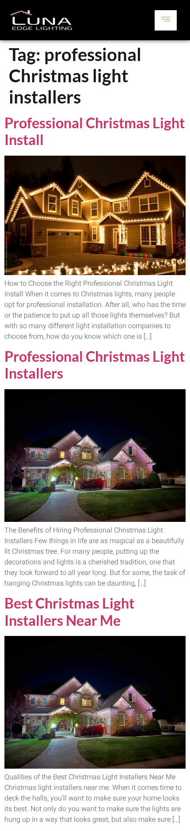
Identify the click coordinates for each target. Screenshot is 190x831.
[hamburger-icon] (166, 20)
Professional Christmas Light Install (94, 131)
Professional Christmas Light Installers (94, 365)
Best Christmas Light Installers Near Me (69, 611)
